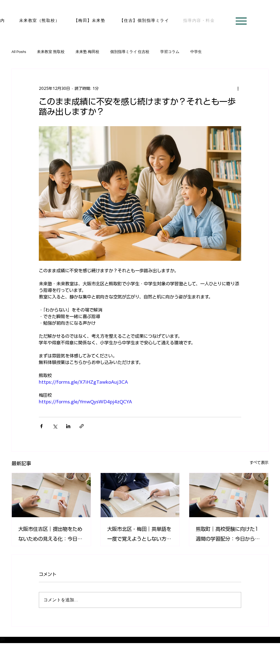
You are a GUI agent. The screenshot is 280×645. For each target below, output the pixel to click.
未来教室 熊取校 (51, 52)
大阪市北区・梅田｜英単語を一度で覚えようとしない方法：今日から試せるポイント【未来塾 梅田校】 (139, 535)
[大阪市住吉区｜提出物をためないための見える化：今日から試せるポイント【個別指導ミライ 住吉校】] (51, 495)
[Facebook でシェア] (41, 426)
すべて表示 (259, 462)
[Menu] (241, 21)
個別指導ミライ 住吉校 (129, 52)
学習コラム (169, 52)
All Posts (18, 52)
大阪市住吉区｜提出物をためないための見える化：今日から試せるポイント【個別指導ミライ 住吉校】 (50, 535)
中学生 (196, 52)
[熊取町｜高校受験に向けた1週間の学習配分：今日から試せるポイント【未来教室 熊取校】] (228, 495)
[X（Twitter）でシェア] (54, 426)
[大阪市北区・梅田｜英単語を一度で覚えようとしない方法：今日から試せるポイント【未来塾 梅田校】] (140, 495)
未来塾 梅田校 (87, 52)
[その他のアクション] (238, 88)
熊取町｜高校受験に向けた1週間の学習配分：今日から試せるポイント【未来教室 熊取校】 (228, 535)
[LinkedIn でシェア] (68, 426)
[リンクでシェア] (81, 426)
